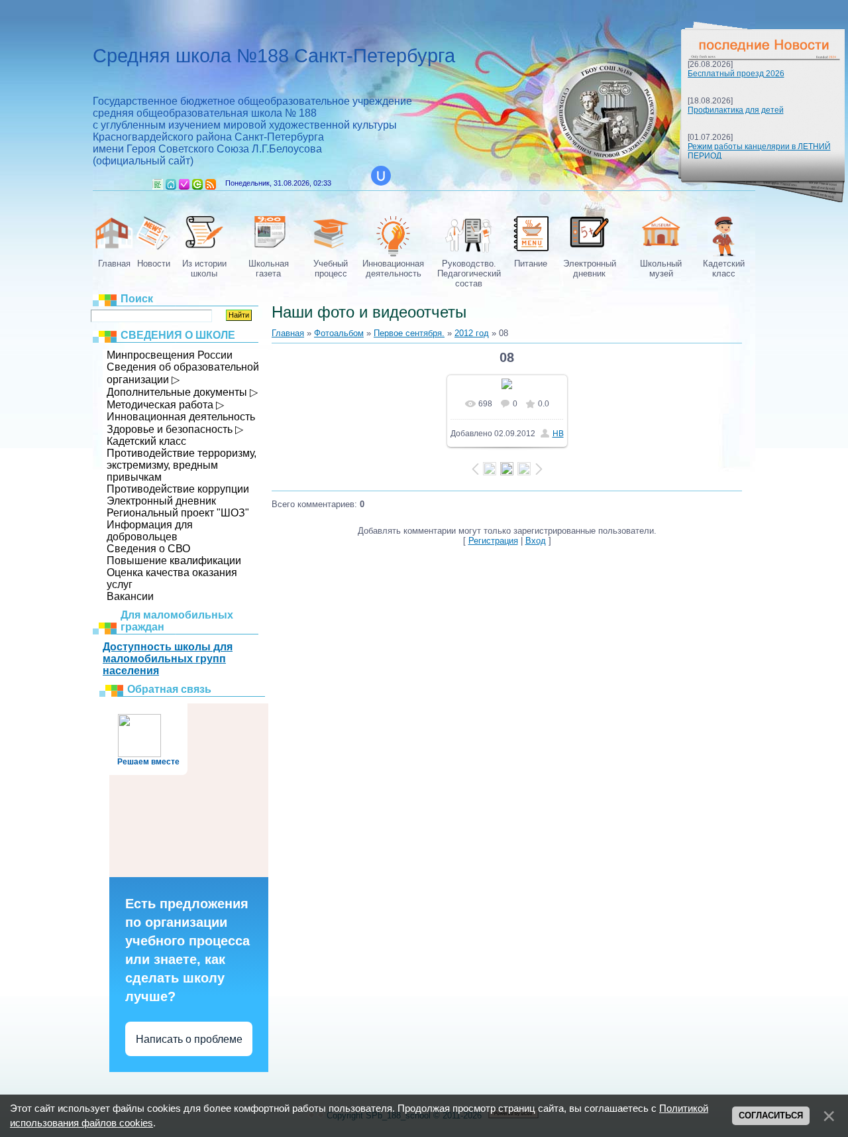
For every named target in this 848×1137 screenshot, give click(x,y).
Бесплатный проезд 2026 (736, 73)
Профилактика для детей (736, 110)
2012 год (471, 333)
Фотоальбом (339, 333)
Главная (171, 184)
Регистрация (184, 184)
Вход (197, 184)
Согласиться (771, 1115)
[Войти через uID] (381, 176)
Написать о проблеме (189, 1039)
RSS (210, 184)
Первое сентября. (409, 333)
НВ (558, 433)
